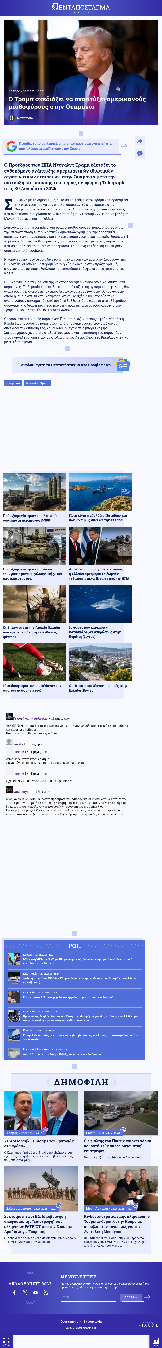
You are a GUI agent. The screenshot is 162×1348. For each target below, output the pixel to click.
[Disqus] (67, 764)
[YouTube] (35, 1292)
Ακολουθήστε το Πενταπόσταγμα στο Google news (66, 364)
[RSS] (46, 1292)
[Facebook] (14, 1292)
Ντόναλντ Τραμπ (37, 383)
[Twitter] (25, 1292)
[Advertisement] (67, 433)
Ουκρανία (13, 383)
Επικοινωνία (93, 1321)
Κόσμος (14, 91)
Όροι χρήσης (69, 1321)
